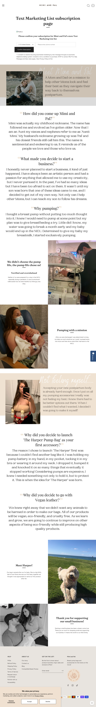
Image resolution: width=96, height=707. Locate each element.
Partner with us (12, 679)
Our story (25, 660)
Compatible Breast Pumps (30, 669)
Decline (48, 701)
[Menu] (3, 5)
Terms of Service (13, 672)
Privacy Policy (12, 669)
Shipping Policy (12, 666)
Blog (23, 666)
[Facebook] (68, 685)
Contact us (25, 663)
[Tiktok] (77, 685)
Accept (29, 701)
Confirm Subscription (24, 49)
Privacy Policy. (39, 696)
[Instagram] (73, 685)
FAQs (9, 660)
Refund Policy (12, 663)
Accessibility (11, 682)
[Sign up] (62, 671)
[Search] (88, 6)
